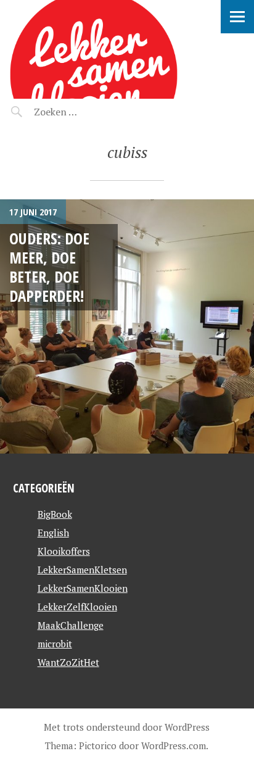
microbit (55, 643)
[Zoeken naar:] (84, 112)
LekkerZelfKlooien (77, 606)
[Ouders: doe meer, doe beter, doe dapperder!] (127, 326)
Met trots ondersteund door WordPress (127, 727)
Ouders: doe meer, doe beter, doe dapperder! (49, 267)
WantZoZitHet (68, 662)
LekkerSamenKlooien (83, 588)
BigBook (55, 514)
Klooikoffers (64, 551)
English (53, 532)
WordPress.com (173, 745)
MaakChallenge (71, 625)
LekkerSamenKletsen (82, 569)
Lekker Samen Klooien (116, 15)
